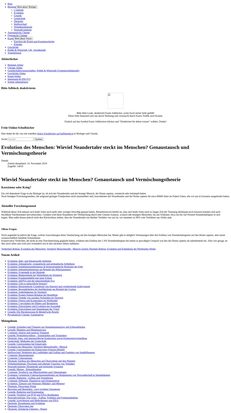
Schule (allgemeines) (18, 82)
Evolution (19, 12)
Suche (4, 139)
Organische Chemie (17, 35)
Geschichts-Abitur (17, 73)
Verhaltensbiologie (23, 27)
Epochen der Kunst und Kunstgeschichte (34, 41)
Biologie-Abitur (15, 65)
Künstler (18, 44)
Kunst (11, 38)
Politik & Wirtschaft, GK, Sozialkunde (27, 50)
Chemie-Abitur (15, 67)
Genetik (18, 15)
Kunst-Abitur (14, 76)
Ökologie (18, 21)
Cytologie (19, 10)
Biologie (12, 6)
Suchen (38, 139)
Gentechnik (19, 18)
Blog (10, 4)
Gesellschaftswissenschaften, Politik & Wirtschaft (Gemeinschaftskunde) (43, 70)
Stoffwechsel (20, 24)
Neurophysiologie (23, 29)
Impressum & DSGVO (19, 79)
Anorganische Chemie (19, 32)
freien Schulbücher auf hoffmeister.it (55, 133)
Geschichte (13, 47)
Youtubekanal (14, 53)
